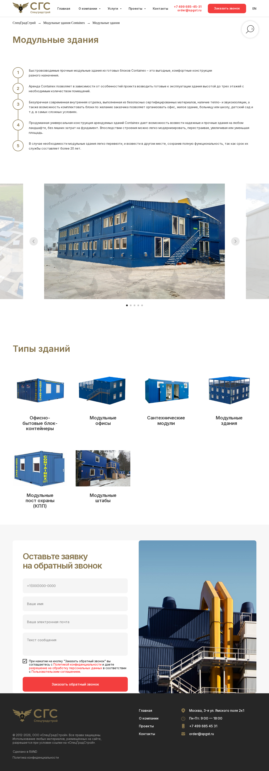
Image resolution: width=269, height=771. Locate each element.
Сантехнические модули (166, 420)
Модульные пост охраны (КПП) (40, 501)
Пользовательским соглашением (56, 671)
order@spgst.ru (189, 10)
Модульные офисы (103, 420)
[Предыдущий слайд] (33, 241)
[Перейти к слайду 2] (131, 305)
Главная (63, 8)
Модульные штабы (103, 498)
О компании (88, 8)
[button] (227, 8)
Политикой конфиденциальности (77, 664)
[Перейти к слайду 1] (127, 305)
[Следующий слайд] (235, 241)
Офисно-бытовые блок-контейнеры (40, 423)
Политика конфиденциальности (36, 757)
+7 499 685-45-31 (188, 6)
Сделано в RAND (25, 751)
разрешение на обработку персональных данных (65, 668)
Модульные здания (229, 420)
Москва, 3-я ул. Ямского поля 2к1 (216, 710)
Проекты (136, 8)
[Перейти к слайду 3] (134, 305)
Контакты (160, 8)
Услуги (113, 8)
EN (254, 8)
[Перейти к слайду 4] (138, 305)
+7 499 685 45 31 (203, 726)
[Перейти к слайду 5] (142, 305)
